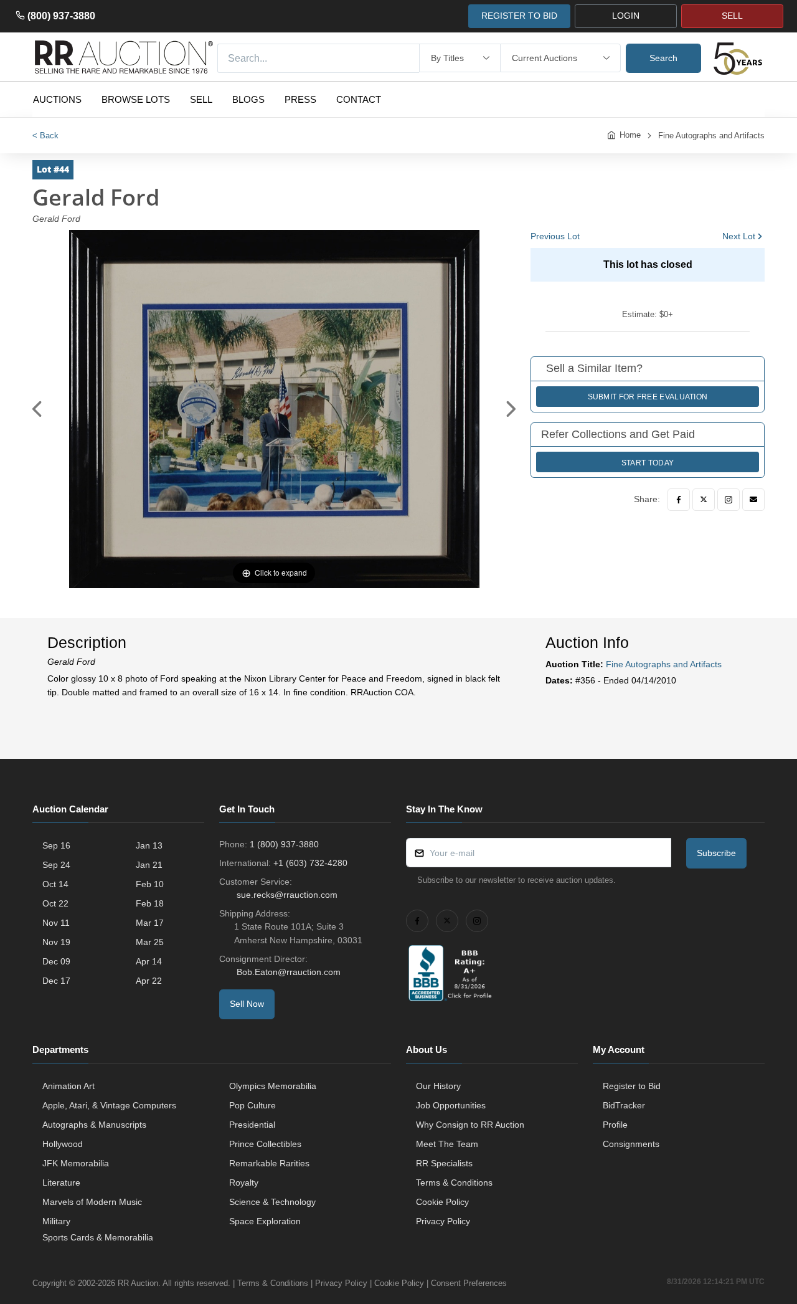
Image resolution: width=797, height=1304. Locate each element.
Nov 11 (56, 923)
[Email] (753, 499)
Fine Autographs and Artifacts (711, 135)
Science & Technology (272, 1202)
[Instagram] (728, 499)
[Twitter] (703, 499)
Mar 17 (150, 923)
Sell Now (247, 1004)
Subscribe (716, 853)
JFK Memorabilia (75, 1163)
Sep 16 (56, 845)
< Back (45, 135)
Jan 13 (149, 845)
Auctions (57, 99)
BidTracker (624, 1105)
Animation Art (68, 1086)
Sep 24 (56, 865)
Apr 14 (149, 961)
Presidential (252, 1125)
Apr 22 (149, 981)
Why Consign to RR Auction (470, 1125)
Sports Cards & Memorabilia (97, 1237)
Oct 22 (55, 903)
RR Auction (138, 1283)
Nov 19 (56, 942)
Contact (358, 99)
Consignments (631, 1144)
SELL (732, 16)
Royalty (243, 1182)
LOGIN (625, 16)
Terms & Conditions (454, 1182)
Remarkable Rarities (269, 1163)
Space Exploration (265, 1221)
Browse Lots (135, 99)
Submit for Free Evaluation (648, 397)
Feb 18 (150, 903)
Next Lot (738, 236)
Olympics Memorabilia (272, 1086)
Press (300, 99)
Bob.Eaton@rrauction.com (289, 972)
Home (630, 135)
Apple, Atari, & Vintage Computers (109, 1105)
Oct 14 (55, 884)
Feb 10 (150, 884)
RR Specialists (444, 1163)
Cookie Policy (442, 1202)
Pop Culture (252, 1105)
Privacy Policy (443, 1221)
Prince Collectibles (265, 1144)
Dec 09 (56, 961)
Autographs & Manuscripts (94, 1125)
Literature (61, 1182)
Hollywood (62, 1144)
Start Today (647, 463)
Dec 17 (56, 981)
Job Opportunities (451, 1105)
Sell (201, 99)
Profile (615, 1125)
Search (663, 58)
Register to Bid (632, 1086)
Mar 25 (150, 942)
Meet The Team (447, 1144)
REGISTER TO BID (519, 16)
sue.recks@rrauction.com (287, 895)
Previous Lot (555, 236)
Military (56, 1221)
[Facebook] (678, 499)
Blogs (248, 99)
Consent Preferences (469, 1283)
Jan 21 (149, 865)
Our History (438, 1086)
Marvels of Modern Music (92, 1202)
